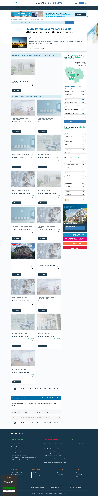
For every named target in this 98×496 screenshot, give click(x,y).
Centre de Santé (15, 446)
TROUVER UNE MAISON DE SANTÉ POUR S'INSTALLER (75, 235)
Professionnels (83, 7)
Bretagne (74, 167)
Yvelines (74, 138)
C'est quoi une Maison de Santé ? (78, 443)
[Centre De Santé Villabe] (49, 143)
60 (47, 389)
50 (45, 389)
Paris (74, 133)
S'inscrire (81, 2)
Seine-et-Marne (74, 141)
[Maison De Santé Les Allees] (23, 287)
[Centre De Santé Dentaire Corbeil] (23, 322)
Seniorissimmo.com (55, 487)
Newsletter (30, 3)
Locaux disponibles (57, 7)
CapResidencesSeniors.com (37, 487)
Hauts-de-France (74, 180)
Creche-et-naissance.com (76, 485)
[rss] (19, 3)
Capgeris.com (34, 485)
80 (52, 389)
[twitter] (14, 3)
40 (42, 389)
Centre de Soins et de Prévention (19, 455)
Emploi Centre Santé (70, 7)
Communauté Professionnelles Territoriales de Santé (24, 457)
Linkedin (35, 477)
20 (37, 389)
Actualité (40, 7)
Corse (74, 172)
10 (35, 389)
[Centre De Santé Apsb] (49, 179)
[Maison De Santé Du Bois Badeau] (23, 179)
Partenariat (79, 474)
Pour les (17, 440)
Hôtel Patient (31, 7)
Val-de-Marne (74, 149)
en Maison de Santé (53, 443)
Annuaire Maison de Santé (18, 7)
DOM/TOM (74, 175)
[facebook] (12, 3)
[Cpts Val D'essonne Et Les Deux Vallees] (23, 143)
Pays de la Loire (74, 194)
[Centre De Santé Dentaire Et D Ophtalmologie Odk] (23, 108)
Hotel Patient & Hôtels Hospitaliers (19, 459)
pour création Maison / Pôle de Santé (55, 462)
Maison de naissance (16, 453)
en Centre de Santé (50, 446)
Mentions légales (61, 474)
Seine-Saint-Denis (74, 147)
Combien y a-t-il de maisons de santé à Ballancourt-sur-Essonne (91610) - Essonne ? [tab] (35, 397)
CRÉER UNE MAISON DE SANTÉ (75, 243)
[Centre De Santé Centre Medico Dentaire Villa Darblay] (49, 108)
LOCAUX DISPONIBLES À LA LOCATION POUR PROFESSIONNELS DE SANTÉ (75, 239)
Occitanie (74, 191)
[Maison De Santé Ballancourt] (23, 67)
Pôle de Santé (14, 448)
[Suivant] (60, 389)
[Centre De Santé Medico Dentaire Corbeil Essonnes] (49, 287)
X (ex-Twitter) (36, 475)
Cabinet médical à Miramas (71, 223)
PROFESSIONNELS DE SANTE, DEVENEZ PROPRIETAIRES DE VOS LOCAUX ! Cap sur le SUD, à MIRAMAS (74, 228)
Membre (77, 3)
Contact (24, 3)
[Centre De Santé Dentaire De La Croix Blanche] (49, 215)
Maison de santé (15, 443)
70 (50, 389)
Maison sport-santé (16, 452)
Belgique (76, 199)
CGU (58, 472)
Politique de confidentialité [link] (9, 493)
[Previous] (12, 389)
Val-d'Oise (74, 152)
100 (57, 389)
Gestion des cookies (63, 493)
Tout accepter (8, 488)
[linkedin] (17, 3)
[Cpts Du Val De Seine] (49, 322)
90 (55, 389)
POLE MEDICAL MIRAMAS (69, 206)
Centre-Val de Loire (74, 170)
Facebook (35, 472)
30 (40, 389)
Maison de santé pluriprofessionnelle (20, 445)
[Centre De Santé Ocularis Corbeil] (23, 358)
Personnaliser (9, 490)
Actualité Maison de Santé (17, 472)
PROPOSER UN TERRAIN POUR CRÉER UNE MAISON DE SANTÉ (75, 247)
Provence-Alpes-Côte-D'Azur (74, 197)
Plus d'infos (16, 90)
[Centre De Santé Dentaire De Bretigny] (23, 215)
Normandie (74, 186)
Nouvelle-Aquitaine (74, 189)
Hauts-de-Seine (74, 136)
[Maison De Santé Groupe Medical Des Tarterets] (49, 251)
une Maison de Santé (50, 452)
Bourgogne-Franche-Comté (74, 164)
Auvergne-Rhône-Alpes (74, 161)
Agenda (47, 7)
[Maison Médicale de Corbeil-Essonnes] (23, 251)
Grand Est (74, 178)
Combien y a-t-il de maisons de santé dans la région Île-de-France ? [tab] (30, 417)
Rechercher (69, 22)
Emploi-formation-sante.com (57, 485)
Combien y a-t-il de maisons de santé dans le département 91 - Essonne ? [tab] (32, 412)
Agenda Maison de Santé (17, 474)
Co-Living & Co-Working (75, 487)
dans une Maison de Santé (52, 455)
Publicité (78, 476)
